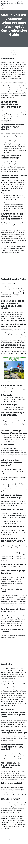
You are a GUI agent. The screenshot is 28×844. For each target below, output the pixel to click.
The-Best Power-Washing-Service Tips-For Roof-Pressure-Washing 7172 (12, 4)
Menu (3, 8)
